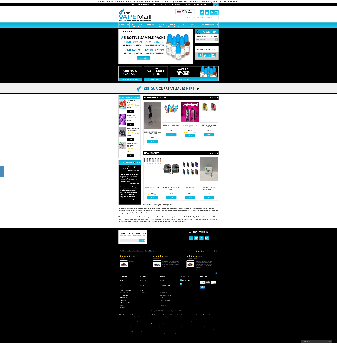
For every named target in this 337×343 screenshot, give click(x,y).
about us (155, 4)
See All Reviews (150, 251)
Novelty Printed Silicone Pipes (133, 129)
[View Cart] (216, 5)
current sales (169, 88)
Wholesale (123, 300)
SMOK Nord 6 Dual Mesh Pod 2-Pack (171, 188)
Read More (165, 267)
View (131, 111)
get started (156, 79)
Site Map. (182, 310)
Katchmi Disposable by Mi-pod (190, 126)
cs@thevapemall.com (189, 284)
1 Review (194, 132)
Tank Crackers (124, 295)
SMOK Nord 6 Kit (190, 188)
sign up (142, 285)
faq (162, 4)
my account (143, 280)
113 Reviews (137, 118)
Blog (121, 305)
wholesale (169, 4)
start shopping (183, 79)
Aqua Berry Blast (131, 101)
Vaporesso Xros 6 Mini (152, 188)
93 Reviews (137, 104)
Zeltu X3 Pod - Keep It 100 (171, 125)
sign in (141, 283)
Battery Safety (124, 297)
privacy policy (124, 292)
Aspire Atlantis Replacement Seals (132, 145)
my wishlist (143, 292)
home (121, 280)
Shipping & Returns (125, 302)
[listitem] (133, 263)
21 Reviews (137, 149)
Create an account (199, 4)
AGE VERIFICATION (143, 4)
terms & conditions (125, 290)
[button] (214, 251)
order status (143, 288)
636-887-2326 (186, 280)
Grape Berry (131, 115)
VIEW (152, 142)
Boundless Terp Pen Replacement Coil (209, 188)
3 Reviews (137, 132)
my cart (142, 290)
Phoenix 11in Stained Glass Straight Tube (152, 133)
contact (178, 4)
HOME (133, 4)
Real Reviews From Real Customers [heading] (132, 251)
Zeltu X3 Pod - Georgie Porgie (209, 126)
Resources (123, 307)
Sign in (186, 4)
